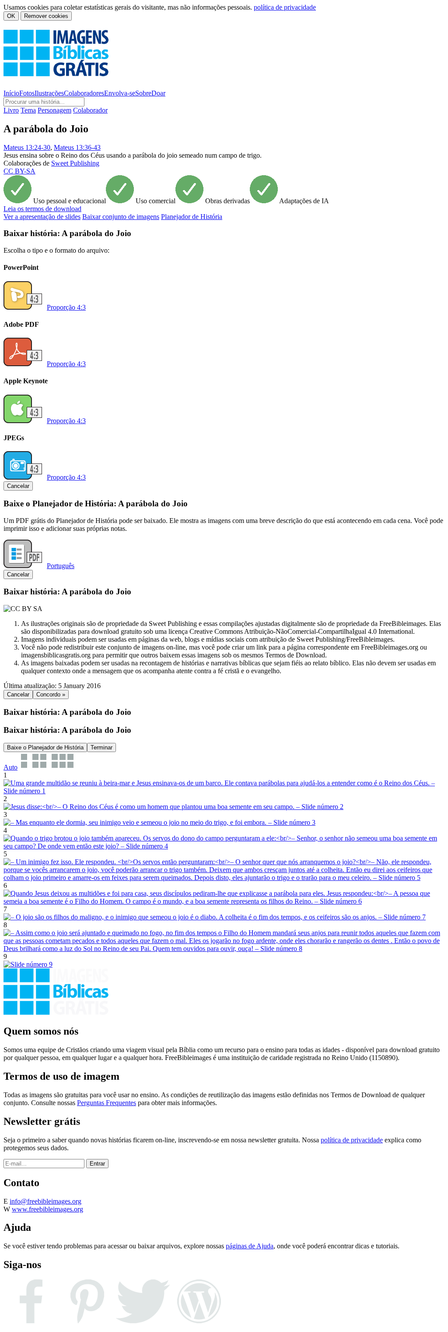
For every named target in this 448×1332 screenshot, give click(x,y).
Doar (158, 93)
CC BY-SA (19, 171)
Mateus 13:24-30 (27, 147)
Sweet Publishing (75, 163)
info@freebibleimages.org (45, 1201)
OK (11, 16)
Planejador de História (191, 216)
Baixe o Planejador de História (45, 747)
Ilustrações (49, 93)
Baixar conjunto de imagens (120, 216)
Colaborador (90, 110)
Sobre (143, 93)
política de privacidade (285, 7)
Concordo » (50, 694)
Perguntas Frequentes (106, 1102)
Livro (11, 110)
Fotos (27, 93)
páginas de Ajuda (249, 1246)
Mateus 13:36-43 (77, 147)
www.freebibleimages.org (47, 1209)
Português (60, 565)
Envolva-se (119, 93)
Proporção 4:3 (66, 307)
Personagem (54, 110)
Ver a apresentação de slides (42, 216)
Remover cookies (46, 16)
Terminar (101, 747)
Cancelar (18, 486)
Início (11, 93)
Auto (11, 767)
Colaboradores (84, 93)
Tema (28, 110)
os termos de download (42, 208)
